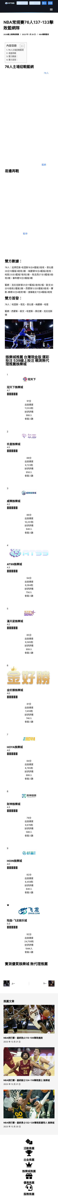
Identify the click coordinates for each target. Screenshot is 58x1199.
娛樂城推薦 (29, 1171)
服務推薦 (29, 1194)
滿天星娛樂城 (15, 621)
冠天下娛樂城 (15, 387)
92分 (29, 934)
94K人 (29, 529)
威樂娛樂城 (13, 501)
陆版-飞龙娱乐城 (17, 920)
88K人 (29, 775)
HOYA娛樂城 (15, 747)
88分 (29, 458)
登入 (44, 3)
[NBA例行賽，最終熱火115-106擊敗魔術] (29, 1019)
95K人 (29, 472)
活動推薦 (29, 1148)
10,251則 (29, 522)
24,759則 (29, 941)
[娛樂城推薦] (29, 1164)
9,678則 (29, 825)
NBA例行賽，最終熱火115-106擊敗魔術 (23, 1037)
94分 (29, 578)
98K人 (29, 415)
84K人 (29, 889)
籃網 (44, 164)
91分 (29, 401)
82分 (29, 874)
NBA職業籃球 (44, 34)
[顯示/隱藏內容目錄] (21, 46)
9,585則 (29, 642)
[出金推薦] (29, 1153)
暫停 (25, 233)
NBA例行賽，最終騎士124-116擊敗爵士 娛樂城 (27, 1080)
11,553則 (29, 408)
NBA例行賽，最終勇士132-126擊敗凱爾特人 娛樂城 (29, 1122)
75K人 (29, 592)
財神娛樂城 (13, 804)
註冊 (50, 3)
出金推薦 (29, 1159)
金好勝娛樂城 (15, 690)
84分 (29, 761)
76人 (46, 73)
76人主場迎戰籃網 (16, 50)
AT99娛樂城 (14, 564)
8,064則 (29, 585)
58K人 (29, 832)
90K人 (29, 649)
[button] (51, 9)
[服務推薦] (29, 1187)
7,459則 (29, 711)
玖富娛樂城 (13, 444)
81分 (29, 704)
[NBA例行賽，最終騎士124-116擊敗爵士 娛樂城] (29, 1061)
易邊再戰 (12, 53)
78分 (29, 817)
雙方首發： (13, 60)
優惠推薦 (29, 1182)
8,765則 (29, 768)
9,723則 (29, 465)
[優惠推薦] (29, 1176)
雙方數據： (13, 56)
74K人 (29, 718)
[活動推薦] (29, 1141)
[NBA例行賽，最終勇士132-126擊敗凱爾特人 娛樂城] (29, 1104)
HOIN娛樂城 (14, 861)
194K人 (29, 948)
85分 (29, 635)
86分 (29, 515)
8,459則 (29, 881)
